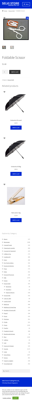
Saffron (6, 340)
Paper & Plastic (10, 292)
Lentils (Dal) (7, 301)
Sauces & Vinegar (9, 346)
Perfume (6, 319)
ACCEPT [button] (16, 398)
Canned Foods (8, 245)
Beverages (7, 242)
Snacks (6, 349)
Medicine (6, 304)
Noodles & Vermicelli (9, 310)
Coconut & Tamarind (10, 251)
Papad (5, 313)
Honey (5, 281)
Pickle (5, 322)
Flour (5, 269)
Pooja (5, 325)
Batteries (8, 286)
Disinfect (8, 289)
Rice (5, 337)
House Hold (12, 11)
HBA (5, 278)
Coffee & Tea (7, 254)
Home (5, 11)
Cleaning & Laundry (9, 248)
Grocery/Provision (9, 275)
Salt (5, 343)
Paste (5, 316)
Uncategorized (8, 364)
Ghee (5, 272)
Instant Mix (7, 295)
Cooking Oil (7, 257)
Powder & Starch (8, 331)
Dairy (5, 260)
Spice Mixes (7, 355)
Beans (5, 239)
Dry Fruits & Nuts (9, 263)
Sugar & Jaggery (8, 361)
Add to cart (14, 72)
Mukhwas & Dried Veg (10, 307)
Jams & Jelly (7, 298)
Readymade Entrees (9, 334)
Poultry (6, 328)
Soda (5, 352)
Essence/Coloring (9, 266)
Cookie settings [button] (7, 398)
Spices (6, 358)
